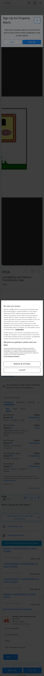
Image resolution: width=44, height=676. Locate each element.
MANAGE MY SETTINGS (22, 364)
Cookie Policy (19, 329)
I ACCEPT (22, 370)
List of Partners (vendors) (11, 356)
